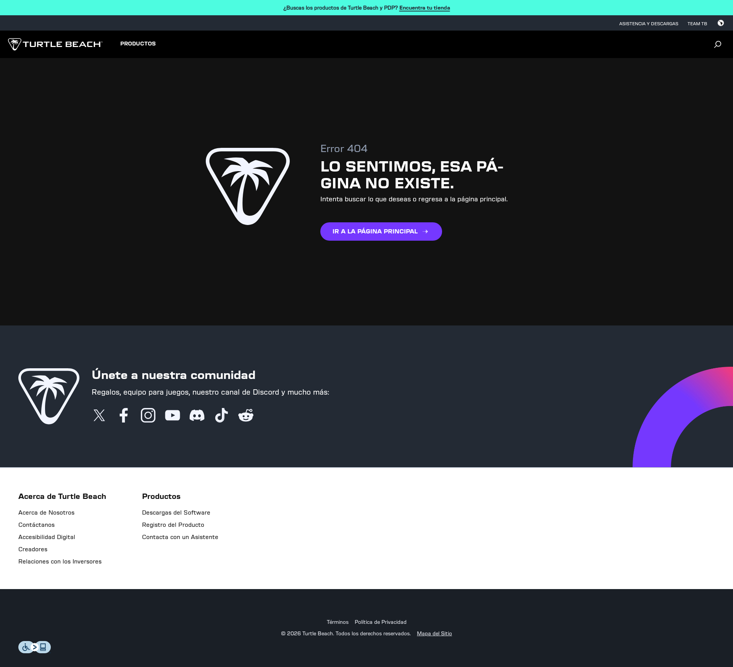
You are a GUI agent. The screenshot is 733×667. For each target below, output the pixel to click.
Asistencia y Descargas (648, 23)
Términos (338, 622)
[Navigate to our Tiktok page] (221, 416)
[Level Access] (34, 651)
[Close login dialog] (437, 524)
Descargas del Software (176, 513)
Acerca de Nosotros (46, 513)
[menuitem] (138, 44)
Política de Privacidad (381, 622)
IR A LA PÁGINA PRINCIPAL (375, 231)
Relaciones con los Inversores (60, 562)
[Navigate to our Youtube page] (172, 416)
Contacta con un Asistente (180, 537)
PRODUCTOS (138, 44)
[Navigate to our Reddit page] (245, 416)
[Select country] (720, 23)
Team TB (697, 23)
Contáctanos (36, 525)
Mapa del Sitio (434, 633)
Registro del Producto (173, 525)
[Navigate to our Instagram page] (148, 416)
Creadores (32, 549)
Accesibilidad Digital (46, 537)
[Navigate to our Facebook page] (123, 416)
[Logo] (55, 44)
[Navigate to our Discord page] (197, 416)
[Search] (717, 44)
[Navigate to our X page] (99, 416)
